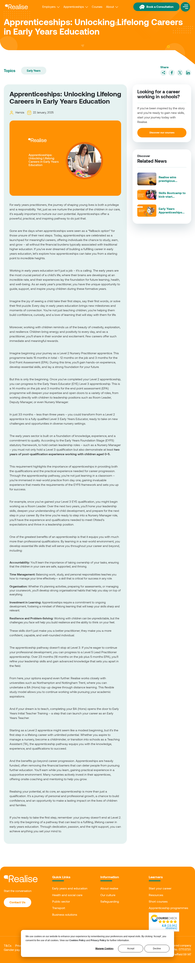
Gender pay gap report (19, 949)
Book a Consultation (159, 6)
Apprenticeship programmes (168, 908)
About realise (109, 888)
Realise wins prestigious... (168, 178)
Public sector (61, 901)
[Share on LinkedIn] (188, 73)
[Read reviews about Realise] (164, 919)
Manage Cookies (104, 948)
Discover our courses (161, 132)
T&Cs (7, 945)
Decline (157, 948)
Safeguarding (109, 901)
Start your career (160, 888)
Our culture (107, 895)
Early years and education (69, 888)
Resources (156, 895)
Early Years (34, 70)
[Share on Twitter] (180, 73)
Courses (97, 6)
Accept (130, 948)
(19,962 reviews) (169, 926)
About (110, 6)
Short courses (158, 901)
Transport (58, 908)
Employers (48, 6)
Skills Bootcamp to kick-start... (172, 194)
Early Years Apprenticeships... (172, 210)
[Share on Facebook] (172, 73)
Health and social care (67, 895)
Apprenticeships (73, 6)
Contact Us (18, 902)
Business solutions (64, 914)
